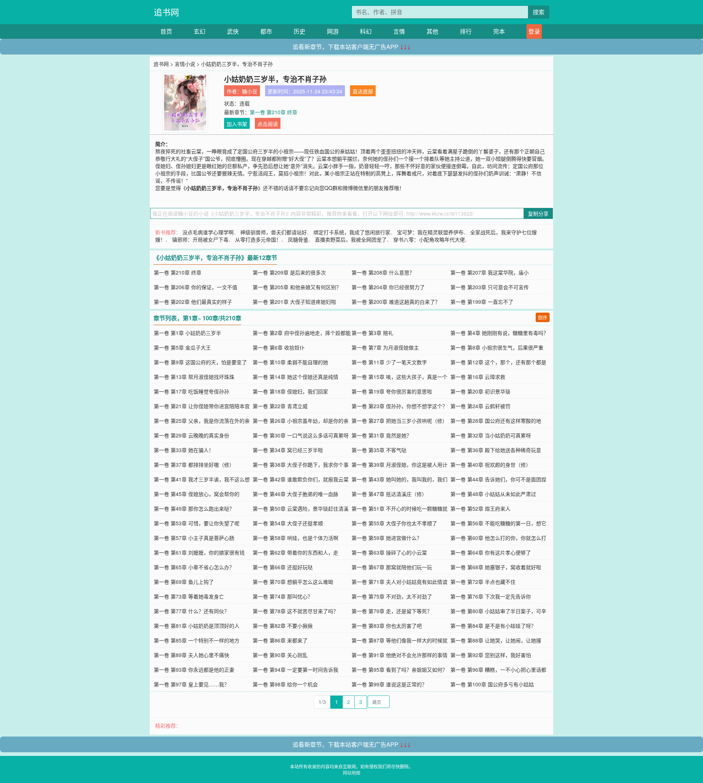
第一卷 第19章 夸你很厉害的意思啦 (392, 391)
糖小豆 (249, 91)
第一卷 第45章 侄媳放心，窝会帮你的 (196, 493)
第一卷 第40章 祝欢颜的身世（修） (490, 464)
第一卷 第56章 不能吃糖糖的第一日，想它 (498, 523)
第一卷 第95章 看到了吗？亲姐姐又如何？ (399, 669)
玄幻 (199, 31)
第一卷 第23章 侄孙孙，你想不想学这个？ (399, 406)
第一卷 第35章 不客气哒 (379, 450)
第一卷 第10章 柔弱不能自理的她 (290, 362)
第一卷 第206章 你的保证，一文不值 (195, 287)
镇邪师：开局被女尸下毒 (200, 239)
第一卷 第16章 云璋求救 (477, 376)
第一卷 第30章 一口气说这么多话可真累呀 (301, 435)
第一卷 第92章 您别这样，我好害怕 (490, 655)
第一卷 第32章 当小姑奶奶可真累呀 (490, 435)
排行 (466, 31)
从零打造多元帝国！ (258, 239)
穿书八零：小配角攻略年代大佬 (429, 239)
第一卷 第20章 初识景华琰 (480, 391)
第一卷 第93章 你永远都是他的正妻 (194, 669)
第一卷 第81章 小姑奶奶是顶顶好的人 (196, 625)
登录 (534, 31)
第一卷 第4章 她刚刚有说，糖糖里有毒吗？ (499, 332)
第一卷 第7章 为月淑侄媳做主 (385, 347)
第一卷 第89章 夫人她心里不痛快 (191, 655)
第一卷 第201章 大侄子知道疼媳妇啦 (294, 301)
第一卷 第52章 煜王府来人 (480, 508)
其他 (432, 31)
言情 (399, 31)
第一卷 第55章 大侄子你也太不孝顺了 (394, 523)
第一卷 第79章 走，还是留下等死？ (392, 611)
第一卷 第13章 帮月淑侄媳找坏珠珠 (194, 376)
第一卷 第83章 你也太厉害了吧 (387, 625)
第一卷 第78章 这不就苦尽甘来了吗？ (295, 611)
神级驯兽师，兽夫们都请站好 (273, 232)
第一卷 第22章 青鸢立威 (280, 406)
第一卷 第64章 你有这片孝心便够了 (490, 552)
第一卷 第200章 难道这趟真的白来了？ (396, 301)
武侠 (233, 31)
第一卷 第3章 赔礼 (372, 332)
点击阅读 (267, 123)
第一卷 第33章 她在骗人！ (184, 450)
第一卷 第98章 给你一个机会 (285, 684)
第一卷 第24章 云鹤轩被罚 (480, 406)
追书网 (166, 12)
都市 (266, 31)
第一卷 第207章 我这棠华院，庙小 (489, 272)
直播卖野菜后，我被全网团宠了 (351, 239)
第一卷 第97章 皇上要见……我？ (191, 684)
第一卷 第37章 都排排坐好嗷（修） (194, 464)
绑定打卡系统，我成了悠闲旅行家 (351, 232)
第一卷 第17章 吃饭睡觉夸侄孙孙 (191, 391)
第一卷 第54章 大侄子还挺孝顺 (288, 523)
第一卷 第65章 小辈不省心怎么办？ (194, 567)
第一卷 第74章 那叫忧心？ (283, 596)
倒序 (542, 317)
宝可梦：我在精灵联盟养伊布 (430, 232)
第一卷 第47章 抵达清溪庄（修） (389, 493)
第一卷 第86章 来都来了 (280, 640)
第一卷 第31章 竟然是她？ (382, 435)
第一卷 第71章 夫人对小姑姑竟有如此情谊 (399, 581)
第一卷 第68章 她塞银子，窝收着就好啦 (495, 567)
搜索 (538, 12)
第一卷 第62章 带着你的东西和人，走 (295, 552)
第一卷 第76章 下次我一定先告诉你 (490, 596)
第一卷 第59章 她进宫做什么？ (387, 537)
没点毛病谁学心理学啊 (208, 232)
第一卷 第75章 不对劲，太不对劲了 (392, 596)
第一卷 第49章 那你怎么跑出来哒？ (194, 508)
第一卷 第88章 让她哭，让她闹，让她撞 (495, 640)
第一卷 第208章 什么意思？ (383, 272)
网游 (333, 31)
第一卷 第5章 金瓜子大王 (182, 347)
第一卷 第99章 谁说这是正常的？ (389, 684)
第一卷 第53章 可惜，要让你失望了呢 (196, 523)
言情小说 (185, 63)
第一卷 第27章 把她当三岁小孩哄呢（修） (399, 420)
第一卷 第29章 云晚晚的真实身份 (191, 435)
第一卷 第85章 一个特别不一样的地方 (196, 640)
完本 (499, 31)
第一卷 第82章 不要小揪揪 (283, 625)
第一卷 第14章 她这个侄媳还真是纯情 (295, 376)
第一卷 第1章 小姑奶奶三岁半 (187, 332)
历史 (299, 31)
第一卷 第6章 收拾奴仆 (279, 347)
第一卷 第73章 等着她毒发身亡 (189, 596)
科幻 (366, 31)
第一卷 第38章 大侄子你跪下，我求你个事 (301, 464)
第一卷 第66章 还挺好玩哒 (283, 567)
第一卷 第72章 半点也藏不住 (483, 581)
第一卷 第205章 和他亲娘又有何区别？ (297, 287)
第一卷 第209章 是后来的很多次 (289, 272)
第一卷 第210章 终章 (273, 112)
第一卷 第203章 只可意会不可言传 (489, 287)
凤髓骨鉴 (298, 239)
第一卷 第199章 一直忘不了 (481, 301)
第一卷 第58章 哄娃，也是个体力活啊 (295, 537)
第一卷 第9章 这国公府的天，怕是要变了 (200, 362)
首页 (166, 31)
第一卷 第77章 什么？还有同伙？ (191, 611)
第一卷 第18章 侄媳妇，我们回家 (290, 391)
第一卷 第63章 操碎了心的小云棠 (389, 552)
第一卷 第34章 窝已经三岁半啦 (288, 450)
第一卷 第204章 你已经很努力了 (388, 287)
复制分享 (538, 213)
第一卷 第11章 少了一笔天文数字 (389, 362)
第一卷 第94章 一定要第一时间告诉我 (295, 669)
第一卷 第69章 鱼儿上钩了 (184, 581)
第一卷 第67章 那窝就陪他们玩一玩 (392, 567)
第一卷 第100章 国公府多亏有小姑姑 (492, 684)
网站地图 (351, 772)
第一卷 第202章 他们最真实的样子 (193, 301)
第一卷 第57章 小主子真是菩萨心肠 (194, 537)
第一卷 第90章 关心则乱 (280, 655)
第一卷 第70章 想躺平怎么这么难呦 (293, 581)
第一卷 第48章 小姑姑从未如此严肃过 (493, 493)
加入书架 (237, 123)
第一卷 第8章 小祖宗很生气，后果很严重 (496, 347)
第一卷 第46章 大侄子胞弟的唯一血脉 (295, 493)
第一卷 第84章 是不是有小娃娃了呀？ (493, 625)
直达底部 (363, 91)
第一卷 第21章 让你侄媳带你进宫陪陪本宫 (202, 406)
